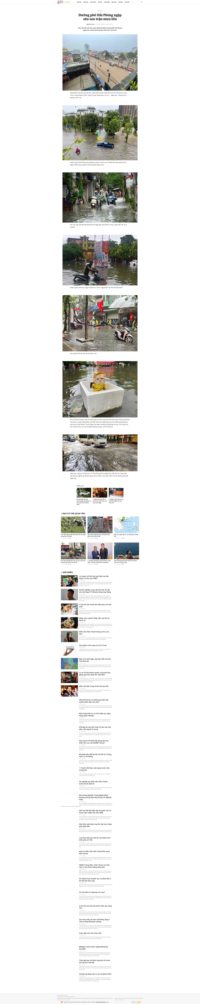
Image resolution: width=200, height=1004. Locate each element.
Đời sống (114, 2)
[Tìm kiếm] (141, 2)
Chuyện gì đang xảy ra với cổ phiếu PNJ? (95, 974)
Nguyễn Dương (90, 24)
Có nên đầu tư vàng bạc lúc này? (92, 892)
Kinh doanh (93, 2)
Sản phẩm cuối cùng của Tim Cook (92, 645)
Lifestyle (120, 2)
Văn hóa (100, 2)
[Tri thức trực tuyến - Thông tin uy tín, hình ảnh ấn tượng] (64, 2)
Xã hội (100, 11)
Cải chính (127, 2)
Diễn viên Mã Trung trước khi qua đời (94, 686)
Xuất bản (79, 2)
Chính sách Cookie (100, 1002)
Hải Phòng (116, 93)
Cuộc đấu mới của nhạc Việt (90, 933)
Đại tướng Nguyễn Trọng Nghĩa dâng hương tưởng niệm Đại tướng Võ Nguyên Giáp (95, 797)
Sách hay (85, 2)
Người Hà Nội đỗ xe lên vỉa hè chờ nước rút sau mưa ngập (100, 501)
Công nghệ (107, 2)
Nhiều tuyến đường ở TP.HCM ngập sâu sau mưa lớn (116, 501)
